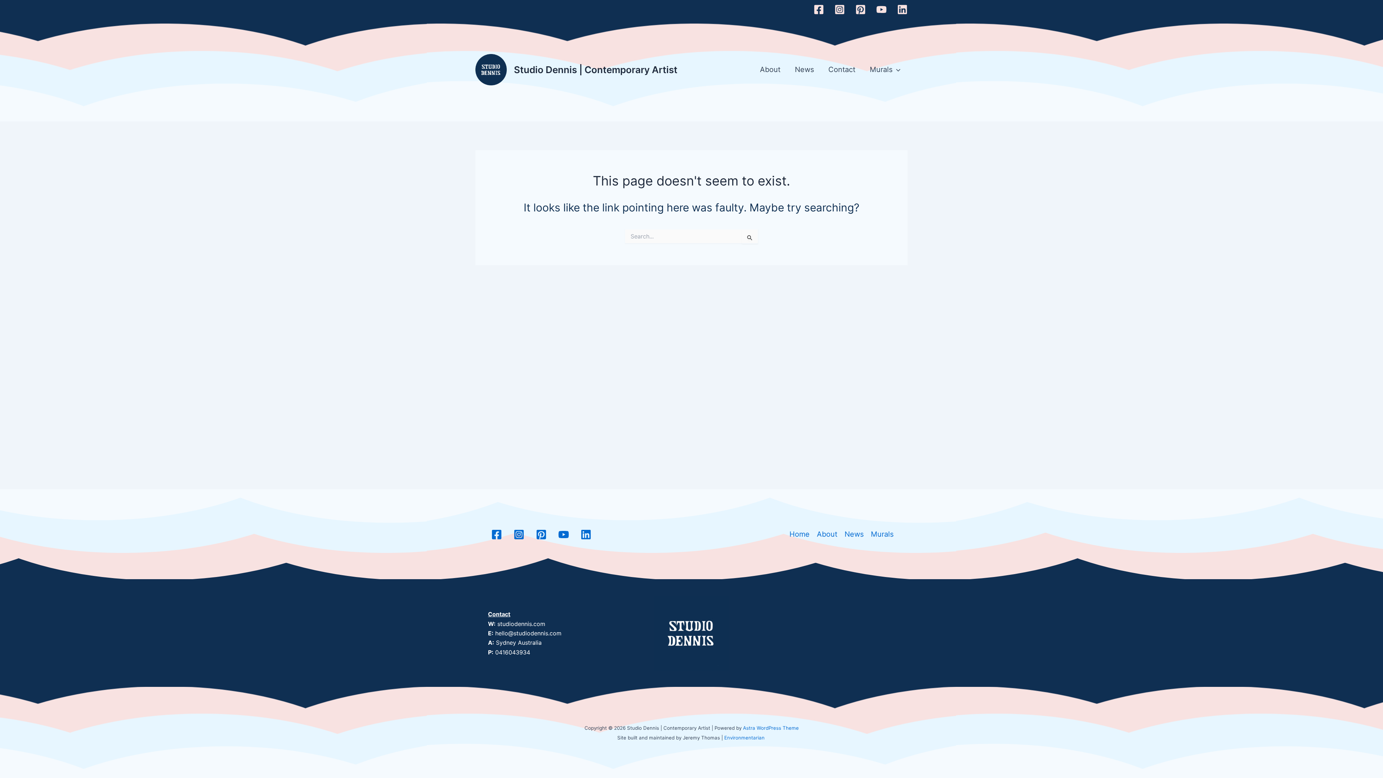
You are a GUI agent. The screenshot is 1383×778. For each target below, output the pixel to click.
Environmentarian (744, 738)
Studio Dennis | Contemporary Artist (595, 69)
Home (799, 534)
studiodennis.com (521, 623)
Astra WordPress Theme (771, 728)
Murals (881, 69)
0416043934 (512, 652)
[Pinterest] (860, 9)
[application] (896, 70)
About (770, 69)
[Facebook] (819, 9)
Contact (841, 69)
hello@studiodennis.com (528, 633)
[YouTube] (881, 9)
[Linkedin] (902, 9)
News (804, 69)
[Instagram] (839, 9)
